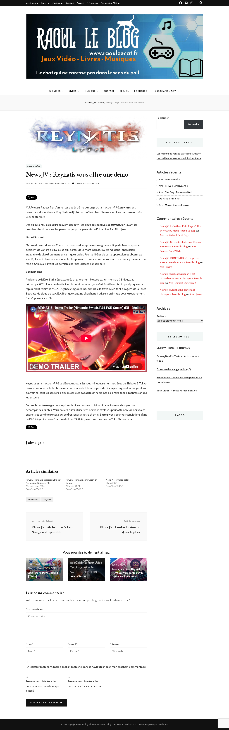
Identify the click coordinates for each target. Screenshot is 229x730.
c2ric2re (32, 183)
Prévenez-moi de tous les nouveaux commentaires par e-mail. (43, 686)
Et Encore (91, 3)
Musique (56, 3)
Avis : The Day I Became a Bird (175, 192)
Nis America (33, 499)
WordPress (162, 724)
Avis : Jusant (166, 266)
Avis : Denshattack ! (169, 179)
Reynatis (47, 499)
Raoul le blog (82, 724)
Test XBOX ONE (46, 568)
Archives (161, 316)
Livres (44, 3)
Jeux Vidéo (31, 3)
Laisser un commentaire (87, 183)
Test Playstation (38, 563)
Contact (70, 3)
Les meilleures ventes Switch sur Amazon (179, 153)
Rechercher (163, 117)
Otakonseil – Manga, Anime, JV (174, 369)
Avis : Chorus (78, 576)
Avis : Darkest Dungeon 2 (182, 282)
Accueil (80, 3)
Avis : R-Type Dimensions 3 (173, 185)
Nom (29, 644)
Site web (115, 644)
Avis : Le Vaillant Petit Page (174, 235)
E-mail (72, 644)
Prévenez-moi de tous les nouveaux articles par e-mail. (85, 684)
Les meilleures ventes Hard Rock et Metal (179, 158)
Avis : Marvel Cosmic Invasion (174, 205)
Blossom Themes (136, 724)
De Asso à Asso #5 (169, 198)
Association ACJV (109, 3)
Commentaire (34, 609)
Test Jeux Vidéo (50, 559)
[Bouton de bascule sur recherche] (201, 2)
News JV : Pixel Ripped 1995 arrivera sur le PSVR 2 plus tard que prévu (127, 572)
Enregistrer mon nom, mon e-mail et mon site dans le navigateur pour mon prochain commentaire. (86, 667)
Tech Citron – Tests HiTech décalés (177, 390)
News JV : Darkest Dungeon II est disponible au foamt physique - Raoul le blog (181, 278)
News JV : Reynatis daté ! (117, 479)
